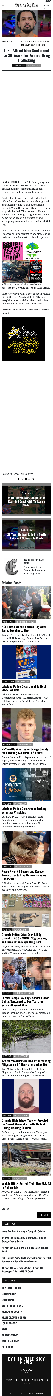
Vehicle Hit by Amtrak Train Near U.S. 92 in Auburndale (26, 1185)
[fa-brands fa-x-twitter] (26, 1371)
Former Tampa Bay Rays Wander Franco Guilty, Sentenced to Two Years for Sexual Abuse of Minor (25, 1001)
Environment (9, 1299)
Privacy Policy (11, 1380)
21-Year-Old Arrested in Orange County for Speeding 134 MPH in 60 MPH (25, 751)
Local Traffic (9, 1323)
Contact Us (26, 1383)
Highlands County (12, 1311)
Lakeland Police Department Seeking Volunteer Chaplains (24, 810)
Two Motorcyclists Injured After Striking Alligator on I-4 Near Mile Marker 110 (26, 1063)
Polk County (36, 65)
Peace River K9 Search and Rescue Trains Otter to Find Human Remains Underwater (24, 875)
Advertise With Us (40, 1380)
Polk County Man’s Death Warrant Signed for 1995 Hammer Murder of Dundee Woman (26, 1259)
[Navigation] (3, 5)
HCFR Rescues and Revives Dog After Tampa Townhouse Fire (24, 628)
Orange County (27, 744)
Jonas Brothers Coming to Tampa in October (24, 1231)
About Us (25, 1380)
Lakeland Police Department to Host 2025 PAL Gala (24, 688)
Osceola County (10, 1341)
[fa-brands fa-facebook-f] (22, 1371)
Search (5, 1208)
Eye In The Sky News (12, 1305)
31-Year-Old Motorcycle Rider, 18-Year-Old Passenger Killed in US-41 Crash (22, 1269)
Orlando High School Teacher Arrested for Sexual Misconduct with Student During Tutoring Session (25, 1124)
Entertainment (9, 1294)
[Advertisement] (26, 98)
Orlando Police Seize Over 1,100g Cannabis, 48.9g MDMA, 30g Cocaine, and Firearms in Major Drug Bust (24, 938)
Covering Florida (21, 866)
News (29, 65)
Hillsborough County (23, 622)
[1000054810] (26, 339)
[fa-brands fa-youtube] (31, 1371)
